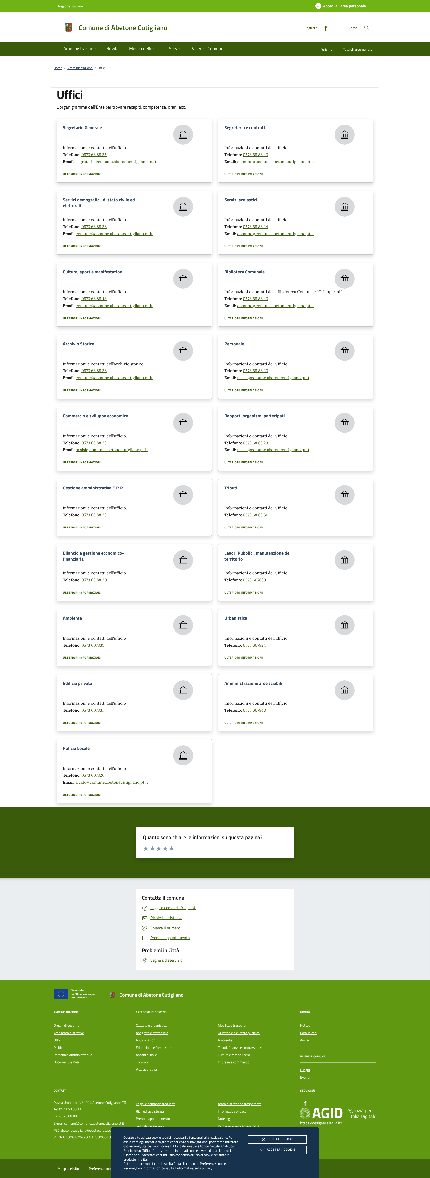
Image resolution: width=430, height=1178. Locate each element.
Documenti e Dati (66, 1062)
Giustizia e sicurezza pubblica (239, 1033)
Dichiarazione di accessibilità (238, 1126)
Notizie (305, 1025)
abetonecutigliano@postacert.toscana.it (89, 1130)
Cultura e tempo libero (234, 1054)
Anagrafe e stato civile (152, 1033)
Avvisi (304, 1040)
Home (58, 68)
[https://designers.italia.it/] (338, 1113)
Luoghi (305, 1070)
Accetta (281, 1149)
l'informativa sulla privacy (193, 1168)
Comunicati (308, 1033)
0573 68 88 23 (255, 370)
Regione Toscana (70, 6)
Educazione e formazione (154, 1047)
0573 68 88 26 (94, 226)
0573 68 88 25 (94, 154)
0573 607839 (254, 579)
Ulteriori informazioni (82, 174)
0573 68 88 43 (255, 154)
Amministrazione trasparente (239, 1104)
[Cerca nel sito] (366, 27)
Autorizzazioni (146, 1040)
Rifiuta (281, 1139)
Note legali (225, 1118)
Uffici (57, 1040)
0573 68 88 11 (70, 1109)
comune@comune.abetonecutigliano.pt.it (275, 161)
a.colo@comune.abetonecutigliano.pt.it (112, 782)
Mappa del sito (68, 1168)
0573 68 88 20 (94, 579)
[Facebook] (324, 27)
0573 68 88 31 (255, 514)
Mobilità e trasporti (232, 1025)
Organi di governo (66, 1025)
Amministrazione (80, 68)
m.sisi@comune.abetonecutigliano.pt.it (273, 377)
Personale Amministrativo (73, 1054)
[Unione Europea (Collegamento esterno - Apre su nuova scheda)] (76, 995)
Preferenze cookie (213, 1163)
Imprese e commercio (233, 1062)
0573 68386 (68, 1116)
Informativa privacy (232, 1111)
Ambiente (225, 1040)
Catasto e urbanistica (151, 1025)
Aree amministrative (69, 1033)
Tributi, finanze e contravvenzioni (242, 1047)
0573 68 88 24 (255, 226)
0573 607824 (254, 645)
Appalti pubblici (146, 1054)
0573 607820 (93, 775)
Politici (58, 1047)
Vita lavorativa (146, 1069)
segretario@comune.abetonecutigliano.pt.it (116, 161)
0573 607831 (92, 710)
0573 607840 (254, 710)
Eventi (305, 1077)
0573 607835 (92, 645)
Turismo (326, 49)
